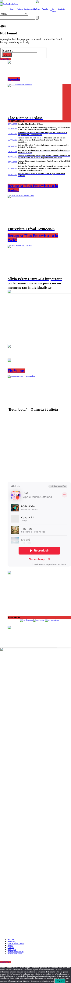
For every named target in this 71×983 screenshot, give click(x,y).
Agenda (45, 9)
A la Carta (36, 9)
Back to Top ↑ (5, 59)
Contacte (61, 9)
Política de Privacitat (15, 952)
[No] (67, 981)
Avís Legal (12, 950)
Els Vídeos (53, 10)
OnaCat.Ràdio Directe (16, 943)
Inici (11, 9)
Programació (29, 9)
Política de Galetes (15, 954)
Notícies (20, 9)
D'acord (60, 981)
